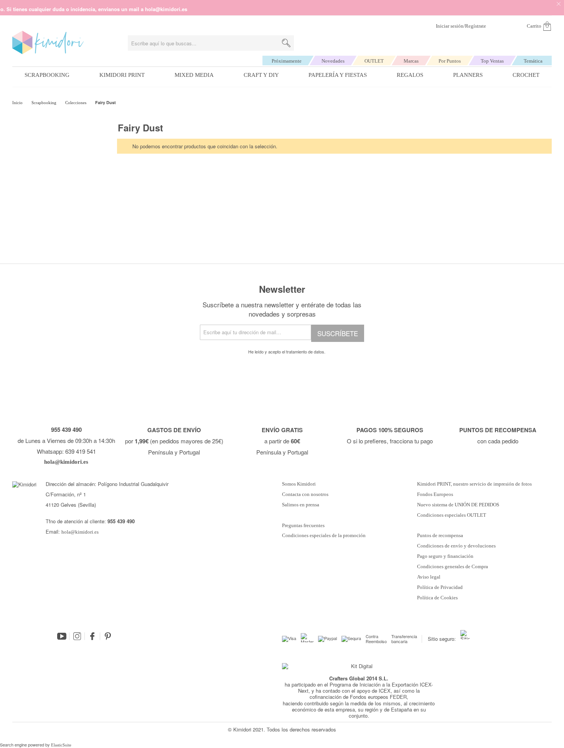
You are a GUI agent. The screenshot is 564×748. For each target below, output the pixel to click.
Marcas (411, 61)
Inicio (18, 102)
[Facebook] (92, 636)
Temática (533, 61)
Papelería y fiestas (337, 75)
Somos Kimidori (299, 484)
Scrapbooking (47, 75)
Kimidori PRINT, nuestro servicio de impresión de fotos (474, 484)
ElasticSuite (61, 745)
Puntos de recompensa (440, 535)
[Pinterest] (107, 636)
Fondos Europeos (435, 494)
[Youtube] (61, 636)
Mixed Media (194, 75)
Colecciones (76, 102)
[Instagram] (77, 636)
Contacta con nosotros (305, 494)
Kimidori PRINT (122, 75)
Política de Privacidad (440, 587)
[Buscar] (286, 43)
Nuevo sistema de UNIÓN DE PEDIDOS (458, 505)
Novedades (333, 61)
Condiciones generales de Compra (452, 566)
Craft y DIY (261, 75)
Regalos (410, 75)
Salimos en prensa (300, 505)
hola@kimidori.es (80, 532)
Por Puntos (450, 61)
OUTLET (374, 61)
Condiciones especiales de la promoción (324, 535)
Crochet (526, 75)
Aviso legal (428, 577)
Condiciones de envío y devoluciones (456, 546)
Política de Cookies (437, 597)
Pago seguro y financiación (445, 556)
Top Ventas (492, 61)
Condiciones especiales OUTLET (451, 515)
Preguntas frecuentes (303, 525)
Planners (468, 75)
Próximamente (287, 61)
